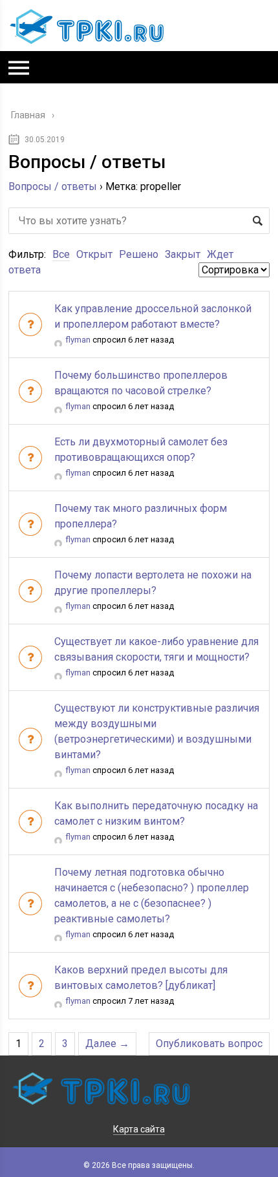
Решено (138, 254)
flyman (78, 340)
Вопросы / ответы (52, 186)
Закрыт (182, 254)
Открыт (94, 254)
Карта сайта (139, 1129)
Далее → (107, 1043)
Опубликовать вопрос (209, 1043)
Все (61, 254)
